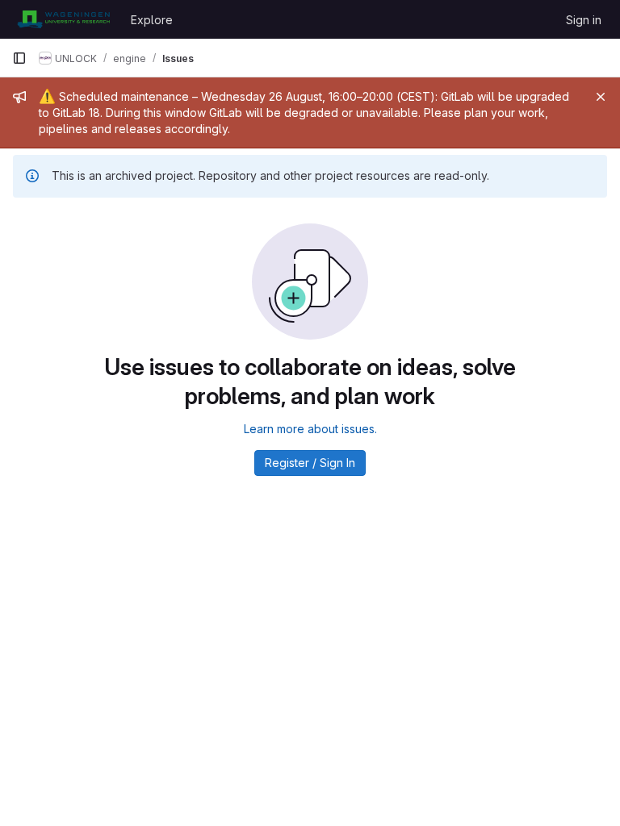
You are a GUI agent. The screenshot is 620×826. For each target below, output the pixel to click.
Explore (152, 20)
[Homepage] (63, 19)
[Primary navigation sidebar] (19, 58)
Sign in (583, 20)
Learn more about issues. (310, 429)
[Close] (600, 96)
